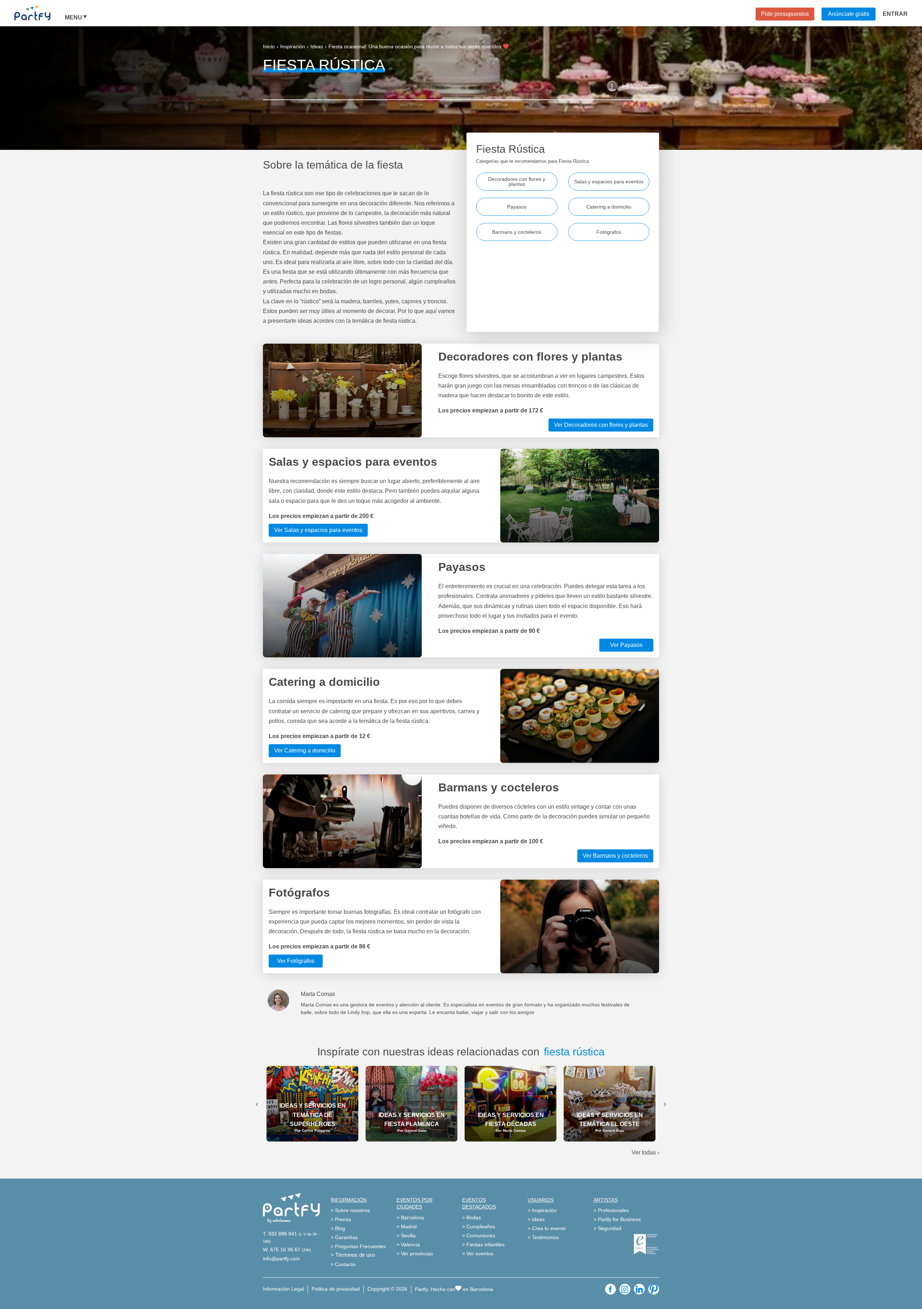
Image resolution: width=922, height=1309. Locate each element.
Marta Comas (645, 85)
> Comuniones (478, 1235)
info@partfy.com (281, 1258)
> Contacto (343, 1264)
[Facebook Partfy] (610, 1289)
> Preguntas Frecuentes (358, 1246)
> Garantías (344, 1237)
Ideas (316, 46)
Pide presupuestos (785, 14)
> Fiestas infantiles (483, 1244)
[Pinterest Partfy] (653, 1289)
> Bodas (471, 1217)
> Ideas (536, 1219)
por (640, 85)
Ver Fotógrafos (295, 961)
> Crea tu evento (547, 1228)
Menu (73, 18)
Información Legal (283, 1289)
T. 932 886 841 (280, 1234)
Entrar (895, 14)
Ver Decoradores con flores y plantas (601, 425)
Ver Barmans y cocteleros (615, 856)
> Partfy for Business (617, 1219)
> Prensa (341, 1219)
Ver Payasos (626, 645)
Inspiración (292, 46)
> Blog (338, 1228)
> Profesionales (611, 1210)
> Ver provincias (415, 1253)
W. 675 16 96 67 (281, 1249)
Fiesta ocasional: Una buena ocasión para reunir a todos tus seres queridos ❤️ (418, 46)
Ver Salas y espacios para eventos (318, 530)
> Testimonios (543, 1237)
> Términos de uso (353, 1254)
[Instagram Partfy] (624, 1289)
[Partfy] (39, 13)
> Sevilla (406, 1235)
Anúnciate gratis (848, 14)
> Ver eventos (477, 1253)
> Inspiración (542, 1210)
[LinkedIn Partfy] (639, 1289)
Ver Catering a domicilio (304, 750)
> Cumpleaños (478, 1226)
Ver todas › (645, 1152)
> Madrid (407, 1226)
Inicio (269, 46)
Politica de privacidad (336, 1289)
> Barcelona (410, 1217)
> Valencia (408, 1244)
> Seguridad (607, 1228)
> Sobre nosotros (350, 1210)
